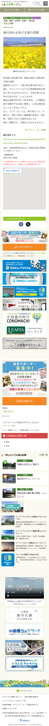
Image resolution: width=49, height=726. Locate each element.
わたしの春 (8, 23)
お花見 (17, 21)
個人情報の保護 (30, 697)
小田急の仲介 (31, 705)
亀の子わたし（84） (33, 130)
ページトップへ (26, 691)
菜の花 (31, 21)
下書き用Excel (8, 411)
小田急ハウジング (8, 708)
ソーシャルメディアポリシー (13, 701)
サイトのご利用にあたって (12, 697)
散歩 (11, 21)
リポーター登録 (39, 253)
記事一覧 (44, 455)
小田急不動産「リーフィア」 (12, 705)
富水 (29, 18)
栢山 (24, 18)
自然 (6, 21)
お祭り (24, 21)
